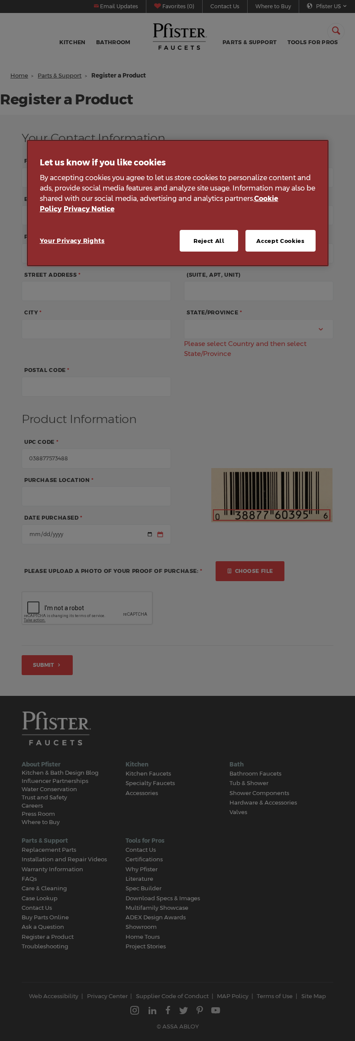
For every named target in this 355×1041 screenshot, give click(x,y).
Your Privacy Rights (72, 241)
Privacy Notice (89, 209)
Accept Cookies (280, 240)
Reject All (209, 240)
